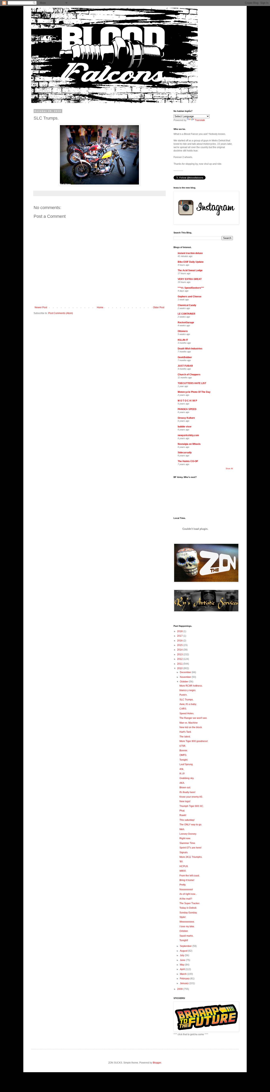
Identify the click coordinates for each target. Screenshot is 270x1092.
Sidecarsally (185, 452)
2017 (180, 635)
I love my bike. (187, 926)
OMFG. (183, 755)
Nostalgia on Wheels (189, 444)
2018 (180, 631)
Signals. (183, 852)
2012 (180, 659)
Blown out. (185, 787)
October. (183, 931)
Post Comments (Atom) (60, 313)
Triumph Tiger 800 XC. (191, 806)
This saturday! (186, 820)
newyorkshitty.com (188, 435)
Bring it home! (186, 880)
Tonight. (183, 759)
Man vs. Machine (188, 722)
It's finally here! (187, 792)
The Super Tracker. (189, 903)
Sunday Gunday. (188, 912)
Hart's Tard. (185, 732)
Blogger (157, 1062)
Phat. (182, 810)
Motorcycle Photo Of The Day (194, 392)
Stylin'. (182, 917)
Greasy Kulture (186, 418)
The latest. (185, 736)
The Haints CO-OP (188, 461)
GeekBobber (185, 357)
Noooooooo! (186, 889)
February (185, 978)
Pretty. (182, 884)
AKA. (182, 783)
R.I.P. (182, 773)
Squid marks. (186, 935)
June (183, 960)
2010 (180, 668)
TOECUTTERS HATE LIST (192, 383)
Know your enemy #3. (191, 796)
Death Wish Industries (190, 348)
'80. (181, 861)
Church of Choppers (189, 374)
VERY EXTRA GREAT (190, 279)
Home (100, 307)
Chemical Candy (187, 305)
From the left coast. (189, 875)
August (184, 950)
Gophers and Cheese (189, 296)
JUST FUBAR (185, 365)
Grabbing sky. (186, 778)
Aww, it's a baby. (188, 704)
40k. (181, 769)
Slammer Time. (187, 843)
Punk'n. (183, 694)
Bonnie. (183, 750)
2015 (180, 645)
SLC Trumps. (186, 699)
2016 (180, 640)
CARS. (183, 708)
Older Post (158, 307)
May (182, 964)
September (186, 946)
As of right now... (188, 894)
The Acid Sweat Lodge (190, 270)
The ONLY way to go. (190, 824)
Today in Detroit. (188, 908)
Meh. (182, 829)
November (186, 677)
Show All (229, 469)
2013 (180, 654)
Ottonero (183, 331)
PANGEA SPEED (187, 409)
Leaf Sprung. (186, 764)
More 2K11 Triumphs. (190, 857)
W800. (182, 870)
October (184, 681)
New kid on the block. (190, 727)
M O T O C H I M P (187, 400)
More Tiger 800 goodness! (193, 741)
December (186, 672)
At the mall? (185, 898)
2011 (180, 663)
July (182, 955)
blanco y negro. (187, 690)
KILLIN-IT (183, 340)
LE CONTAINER (186, 313)
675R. (182, 746)
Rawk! (182, 815)
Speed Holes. (186, 713)
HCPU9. (183, 866)
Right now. (185, 838)
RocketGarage (186, 322)
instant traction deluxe (190, 253)
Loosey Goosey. (188, 833)
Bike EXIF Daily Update (191, 262)
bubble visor (185, 426)
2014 (180, 649)
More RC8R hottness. (191, 685)
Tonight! (183, 940)
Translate (200, 120)
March (183, 974)
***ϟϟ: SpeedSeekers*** (191, 287)
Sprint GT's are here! (190, 847)
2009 (180, 989)
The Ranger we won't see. (193, 718)
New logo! (184, 801)
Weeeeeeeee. (187, 921)
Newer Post (41, 307)
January (184, 983)
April (182, 969)
